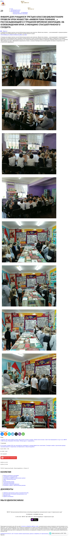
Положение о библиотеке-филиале (11, 484)
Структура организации (8, 482)
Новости (7, 34)
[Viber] (19, 434)
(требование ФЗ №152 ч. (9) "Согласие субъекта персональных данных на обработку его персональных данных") (27, 533)
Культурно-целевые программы (20, 13)
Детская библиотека (15, 11)
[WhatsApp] (23, 434)
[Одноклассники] (5, 434)
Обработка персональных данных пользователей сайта (16, 492)
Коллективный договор (8, 481)
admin (25, 34)
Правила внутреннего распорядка (11, 475)
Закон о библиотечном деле (9, 479)
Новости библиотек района (16, 34)
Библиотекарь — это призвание (20, 12)
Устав (4, 480)
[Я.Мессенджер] (9, 434)
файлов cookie (35, 526)
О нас (11, 8)
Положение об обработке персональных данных (14, 478)
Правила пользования (8, 496)
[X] (16, 434)
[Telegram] (12, 434)
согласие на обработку (26, 526)
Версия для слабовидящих (10, 457)
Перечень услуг (6, 495)
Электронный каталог (15, 10)
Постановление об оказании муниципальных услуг (15, 494)
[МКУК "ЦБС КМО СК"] (2, 1)
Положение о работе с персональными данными (14, 485)
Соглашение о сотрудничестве (10, 476)
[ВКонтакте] (2, 434)
